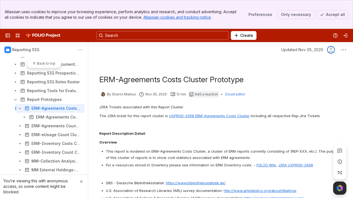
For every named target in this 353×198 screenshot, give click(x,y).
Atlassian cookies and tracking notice (177, 17)
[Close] (81, 181)
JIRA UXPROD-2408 (295, 165)
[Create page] (339, 172)
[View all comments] (339, 150)
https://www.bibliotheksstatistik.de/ (196, 183)
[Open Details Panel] (339, 161)
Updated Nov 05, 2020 (302, 49)
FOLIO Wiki (266, 165)
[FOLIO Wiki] (42, 35)
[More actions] (80, 49)
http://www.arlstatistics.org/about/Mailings (260, 190)
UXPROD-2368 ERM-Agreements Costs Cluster (209, 116)
